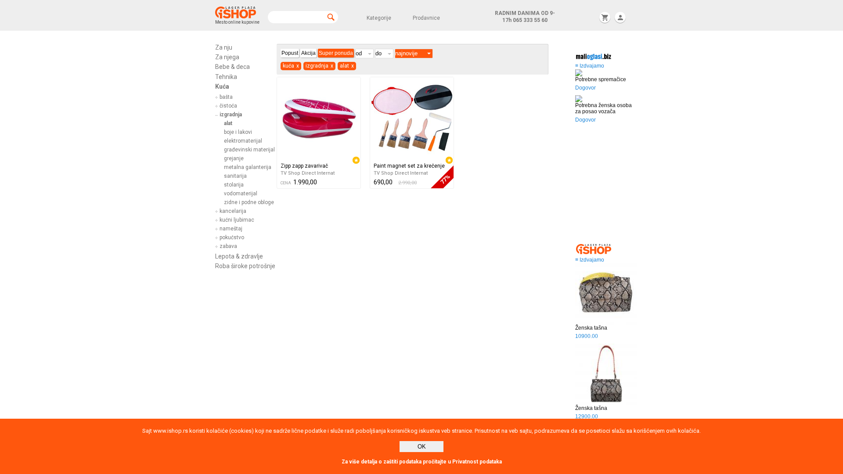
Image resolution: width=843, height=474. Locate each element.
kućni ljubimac (237, 220)
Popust (289, 53)
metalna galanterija (247, 167)
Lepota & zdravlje (239, 256)
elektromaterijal (243, 141)
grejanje (234, 158)
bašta (226, 97)
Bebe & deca (232, 66)
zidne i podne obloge (249, 202)
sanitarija (235, 176)
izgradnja (231, 114)
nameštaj (231, 229)
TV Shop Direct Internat (308, 173)
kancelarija (233, 211)
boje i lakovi (238, 132)
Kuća (222, 86)
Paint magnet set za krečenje (409, 166)
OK (422, 446)
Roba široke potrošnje (245, 265)
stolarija (234, 185)
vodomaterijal (240, 193)
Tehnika (226, 76)
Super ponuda (336, 53)
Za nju (223, 47)
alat (228, 123)
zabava (228, 246)
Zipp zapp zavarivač (304, 166)
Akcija (308, 53)
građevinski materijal (249, 150)
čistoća (228, 106)
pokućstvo (232, 237)
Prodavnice (426, 18)
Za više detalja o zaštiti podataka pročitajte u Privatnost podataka (422, 462)
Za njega (227, 57)
